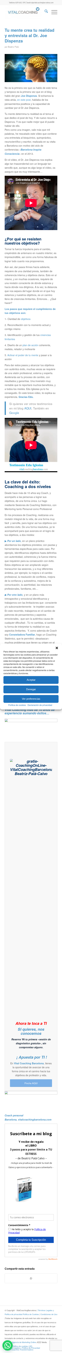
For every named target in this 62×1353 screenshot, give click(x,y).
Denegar (31, 689)
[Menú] (52, 12)
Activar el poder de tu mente (22, 355)
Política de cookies (17, 704)
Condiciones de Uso (48, 1314)
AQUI (27, 408)
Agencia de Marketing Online (24, 1342)
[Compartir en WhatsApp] (31, 1278)
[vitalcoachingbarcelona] (26, 12)
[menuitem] (44, 12)
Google (14, 412)
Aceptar (31, 679)
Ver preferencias (31, 698)
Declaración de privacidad (40, 704)
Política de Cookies (31, 1314)
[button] (57, 648)
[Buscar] (44, 12)
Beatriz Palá (13, 46)
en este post (24, 99)
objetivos (25, 319)
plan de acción (30, 345)
